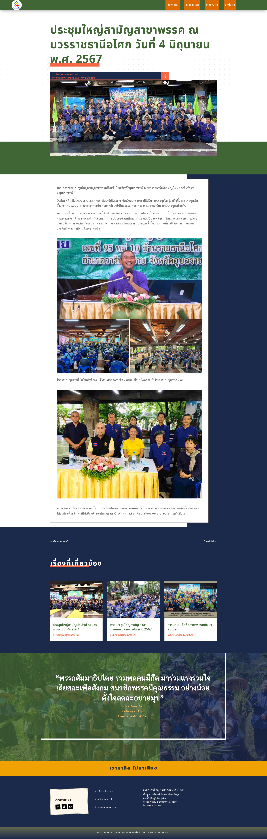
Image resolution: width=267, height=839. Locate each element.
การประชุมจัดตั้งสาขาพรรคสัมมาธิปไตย (189, 627)
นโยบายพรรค (107, 807)
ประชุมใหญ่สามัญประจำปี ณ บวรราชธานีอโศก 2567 (75, 627)
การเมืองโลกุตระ (59, 77)
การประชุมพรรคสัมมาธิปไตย (65, 74)
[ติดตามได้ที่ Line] (64, 806)
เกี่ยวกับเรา (173, 5)
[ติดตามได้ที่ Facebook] (58, 807)
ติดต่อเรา (230, 5)
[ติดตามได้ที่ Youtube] (70, 806)
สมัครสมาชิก (192, 5)
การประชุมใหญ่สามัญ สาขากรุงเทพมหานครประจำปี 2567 (131, 627)
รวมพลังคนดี (73, 77)
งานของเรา (212, 5)
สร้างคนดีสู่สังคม (88, 77)
